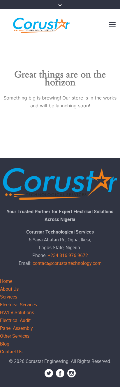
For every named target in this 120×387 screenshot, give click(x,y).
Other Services (14, 336)
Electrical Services (18, 304)
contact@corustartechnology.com (67, 263)
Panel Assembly (16, 328)
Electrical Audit (15, 320)
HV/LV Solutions (17, 312)
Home (6, 281)
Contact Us (11, 351)
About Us (9, 289)
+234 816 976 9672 (68, 255)
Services (8, 297)
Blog (4, 344)
